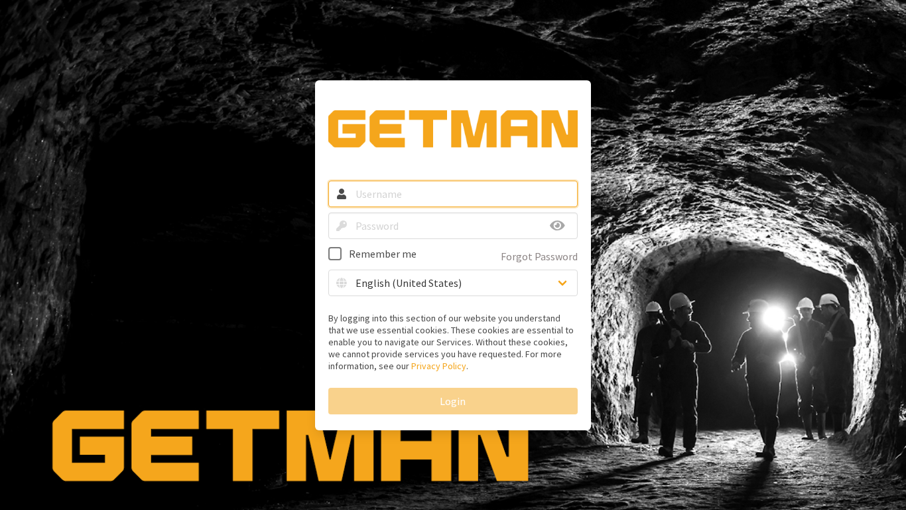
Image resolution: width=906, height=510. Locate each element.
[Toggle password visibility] (557, 225)
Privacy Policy (438, 366)
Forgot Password (539, 256)
